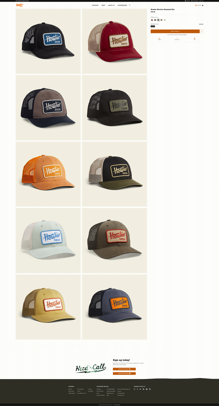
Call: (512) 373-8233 (111, 389)
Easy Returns (177, 39)
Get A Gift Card (121, 395)
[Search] (130, 5)
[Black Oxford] (158, 20)
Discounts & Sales (121, 393)
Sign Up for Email (123, 369)
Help (194, 39)
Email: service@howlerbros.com (124, 389)
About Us (70, 389)
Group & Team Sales (101, 395)
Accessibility (90, 391)
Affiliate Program (71, 393)
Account (119, 391)
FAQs (108, 395)
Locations (90, 389)
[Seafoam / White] (164, 20)
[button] (202, 5)
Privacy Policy (71, 391)
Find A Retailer (195, 0)
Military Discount (110, 393)
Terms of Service (80, 389)
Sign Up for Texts (123, 373)
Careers (78, 391)
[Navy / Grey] (155, 20)
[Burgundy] (152, 20)
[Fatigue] (161, 20)
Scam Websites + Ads (81, 393)
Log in (202, 0)
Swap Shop (188, 0)
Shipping (159, 39)
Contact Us (99, 389)
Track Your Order (100, 391)
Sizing (98, 393)
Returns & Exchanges (111, 391)
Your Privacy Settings (117, 404)
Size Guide (201, 24)
